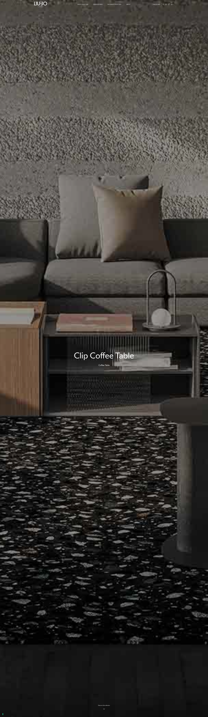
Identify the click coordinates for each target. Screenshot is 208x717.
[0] (168, 4)
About (128, 4)
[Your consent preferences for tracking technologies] (2, 714)
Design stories (98, 4)
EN (171, 4)
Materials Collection (114, 4)
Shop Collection (83, 4)
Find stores (156, 4)
